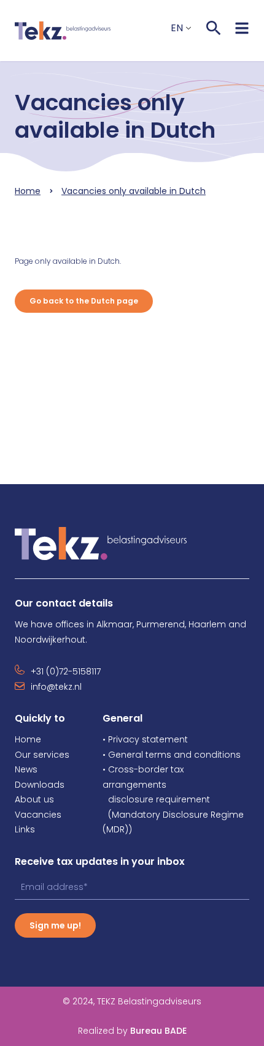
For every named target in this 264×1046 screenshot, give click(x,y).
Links (25, 829)
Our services (42, 755)
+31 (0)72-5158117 (66, 671)
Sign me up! (55, 925)
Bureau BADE (132, 1031)
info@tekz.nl (56, 687)
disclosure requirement (159, 799)
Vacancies (38, 815)
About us (34, 799)
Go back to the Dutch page (83, 301)
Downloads (39, 785)
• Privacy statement (145, 739)
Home (28, 191)
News (26, 769)
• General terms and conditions (172, 755)
